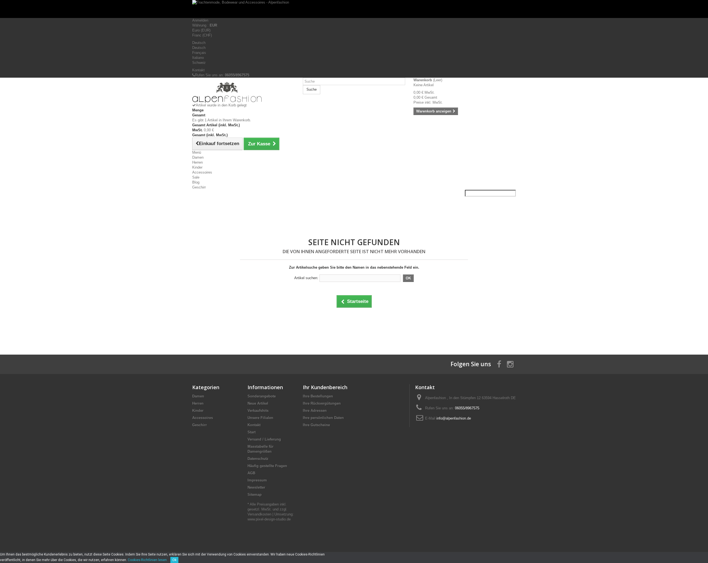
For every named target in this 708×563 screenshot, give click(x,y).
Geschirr (199, 187)
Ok (174, 560)
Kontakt (198, 70)
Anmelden (200, 20)
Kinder (197, 167)
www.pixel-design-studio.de (269, 519)
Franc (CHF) (202, 35)
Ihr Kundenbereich (325, 387)
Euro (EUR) (201, 30)
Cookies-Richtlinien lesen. (148, 560)
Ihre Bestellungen (318, 396)
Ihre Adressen (315, 410)
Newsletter (256, 487)
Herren (197, 162)
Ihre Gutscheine (316, 425)
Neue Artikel (258, 403)
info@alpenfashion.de (453, 418)
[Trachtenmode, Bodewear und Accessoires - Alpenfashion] (354, 9)
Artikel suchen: (306, 278)
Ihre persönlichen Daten (323, 418)
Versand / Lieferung (264, 439)
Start (252, 432)
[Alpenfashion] (243, 92)
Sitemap (255, 495)
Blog (195, 182)
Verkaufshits (258, 410)
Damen (198, 157)
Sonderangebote (262, 396)
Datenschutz (258, 459)
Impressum (257, 480)
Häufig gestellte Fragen (267, 466)
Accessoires (202, 172)
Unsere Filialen (260, 418)
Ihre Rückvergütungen (322, 403)
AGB (251, 473)
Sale (195, 177)
